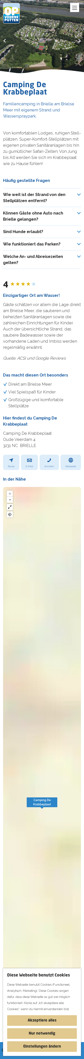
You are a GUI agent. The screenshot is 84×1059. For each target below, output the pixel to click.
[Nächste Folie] (79, 40)
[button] (42, 804)
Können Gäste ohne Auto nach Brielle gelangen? (33, 216)
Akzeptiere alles (42, 1020)
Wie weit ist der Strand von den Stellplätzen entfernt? (34, 197)
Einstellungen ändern (42, 1046)
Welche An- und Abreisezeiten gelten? (33, 259)
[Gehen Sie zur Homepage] (14, 13)
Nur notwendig (42, 1033)
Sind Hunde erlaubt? (23, 231)
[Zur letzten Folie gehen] (4, 40)
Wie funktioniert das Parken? (31, 244)
